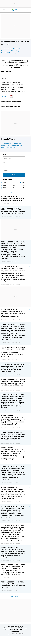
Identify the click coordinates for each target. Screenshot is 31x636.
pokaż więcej (15, 596)
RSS (11, 630)
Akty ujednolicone (6, 48)
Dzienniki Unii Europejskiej (8, 53)
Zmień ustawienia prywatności (11, 628)
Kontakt (16, 630)
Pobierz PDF (5, 96)
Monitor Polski (5, 51)
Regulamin (24, 628)
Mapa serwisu (15, 631)
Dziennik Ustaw (17, 48)
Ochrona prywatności (17, 626)
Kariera (7, 630)
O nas (8, 626)
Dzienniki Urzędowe (16, 51)
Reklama (22, 630)
